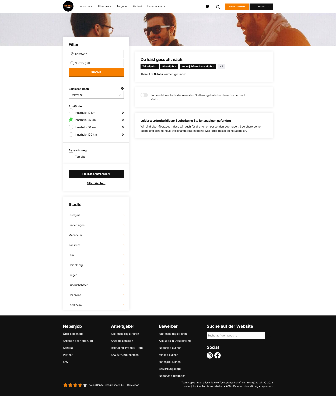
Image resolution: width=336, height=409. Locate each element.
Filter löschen (96, 183)
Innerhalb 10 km (85, 112)
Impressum (267, 386)
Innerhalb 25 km (85, 120)
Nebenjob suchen (170, 347)
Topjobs (80, 156)
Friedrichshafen (78, 285)
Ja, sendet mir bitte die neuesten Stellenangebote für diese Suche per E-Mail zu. (199, 97)
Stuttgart (74, 215)
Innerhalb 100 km (86, 134)
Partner (68, 354)
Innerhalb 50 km (85, 127)
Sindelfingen (77, 225)
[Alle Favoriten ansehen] (207, 6)
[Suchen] (218, 6)
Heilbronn (75, 295)
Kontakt (137, 6)
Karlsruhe (74, 245)
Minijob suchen (168, 354)
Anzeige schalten (122, 340)
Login (261, 6)
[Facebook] (218, 355)
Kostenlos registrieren (125, 333)
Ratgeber (122, 6)
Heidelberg (76, 265)
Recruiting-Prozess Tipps (127, 347)
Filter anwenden (96, 174)
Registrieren (237, 6)
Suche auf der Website (230, 326)
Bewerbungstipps (170, 368)
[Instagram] (210, 355)
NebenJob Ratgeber (172, 375)
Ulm (71, 255)
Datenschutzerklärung (245, 386)
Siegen (73, 275)
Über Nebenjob (73, 333)
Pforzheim (75, 305)
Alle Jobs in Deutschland (175, 340)
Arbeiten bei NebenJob (78, 340)
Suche (96, 72)
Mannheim (75, 235)
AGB (228, 386)
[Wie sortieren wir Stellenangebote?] (122, 89)
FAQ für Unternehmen (125, 354)
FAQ (65, 361)
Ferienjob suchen (170, 361)
